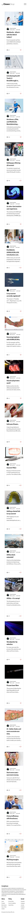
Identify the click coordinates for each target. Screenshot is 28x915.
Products (3, 903)
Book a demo (4, 905)
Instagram (23, 903)
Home (3, 901)
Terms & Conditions (12, 903)
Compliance (5, 886)
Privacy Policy (11, 901)
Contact (3, 908)
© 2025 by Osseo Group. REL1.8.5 (8, 912)
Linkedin (22, 905)
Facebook (22, 901)
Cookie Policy (10, 905)
